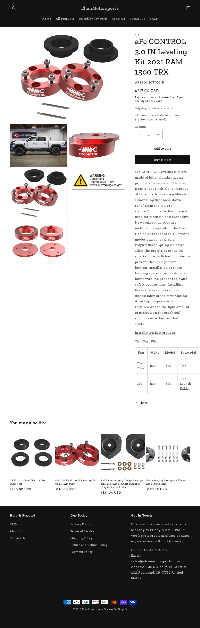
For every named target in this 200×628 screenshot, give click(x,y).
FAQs (14, 524)
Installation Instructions (155, 332)
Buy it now (162, 160)
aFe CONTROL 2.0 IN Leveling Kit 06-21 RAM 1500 (75, 482)
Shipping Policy (82, 538)
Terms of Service (83, 531)
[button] (14, 8)
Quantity (140, 126)
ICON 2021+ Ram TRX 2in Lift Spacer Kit (27, 482)
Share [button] (143, 402)
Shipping (140, 108)
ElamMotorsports (92, 609)
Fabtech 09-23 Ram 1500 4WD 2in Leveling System (166, 482)
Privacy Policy (81, 524)
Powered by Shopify (115, 609)
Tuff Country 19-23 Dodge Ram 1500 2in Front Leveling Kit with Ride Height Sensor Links (122, 484)
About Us (16, 531)
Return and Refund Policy (89, 545)
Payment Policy (82, 551)
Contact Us (17, 538)
